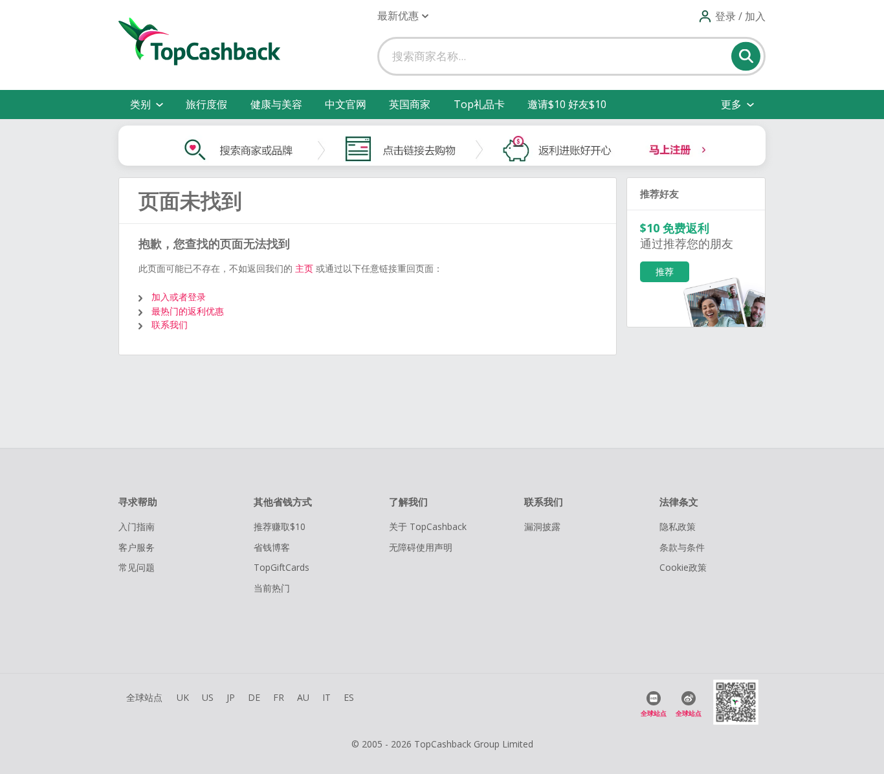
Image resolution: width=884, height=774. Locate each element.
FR (278, 697)
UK (183, 697)
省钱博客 (272, 547)
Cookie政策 (683, 567)
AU (303, 697)
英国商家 (409, 104)
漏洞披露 (542, 526)
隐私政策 (677, 526)
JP (231, 697)
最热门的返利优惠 (187, 311)
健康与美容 (276, 104)
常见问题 (136, 567)
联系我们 (169, 324)
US (208, 697)
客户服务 (136, 547)
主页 (304, 268)
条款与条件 (682, 547)
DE (254, 697)
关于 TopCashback (428, 526)
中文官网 (345, 104)
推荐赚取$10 (279, 526)
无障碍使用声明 (420, 547)
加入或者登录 (178, 297)
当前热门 (272, 588)
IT (326, 697)
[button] (402, 16)
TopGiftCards (281, 567)
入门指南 (136, 526)
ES (349, 697)
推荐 (665, 271)
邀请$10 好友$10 (566, 104)
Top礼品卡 (479, 104)
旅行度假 (206, 104)
